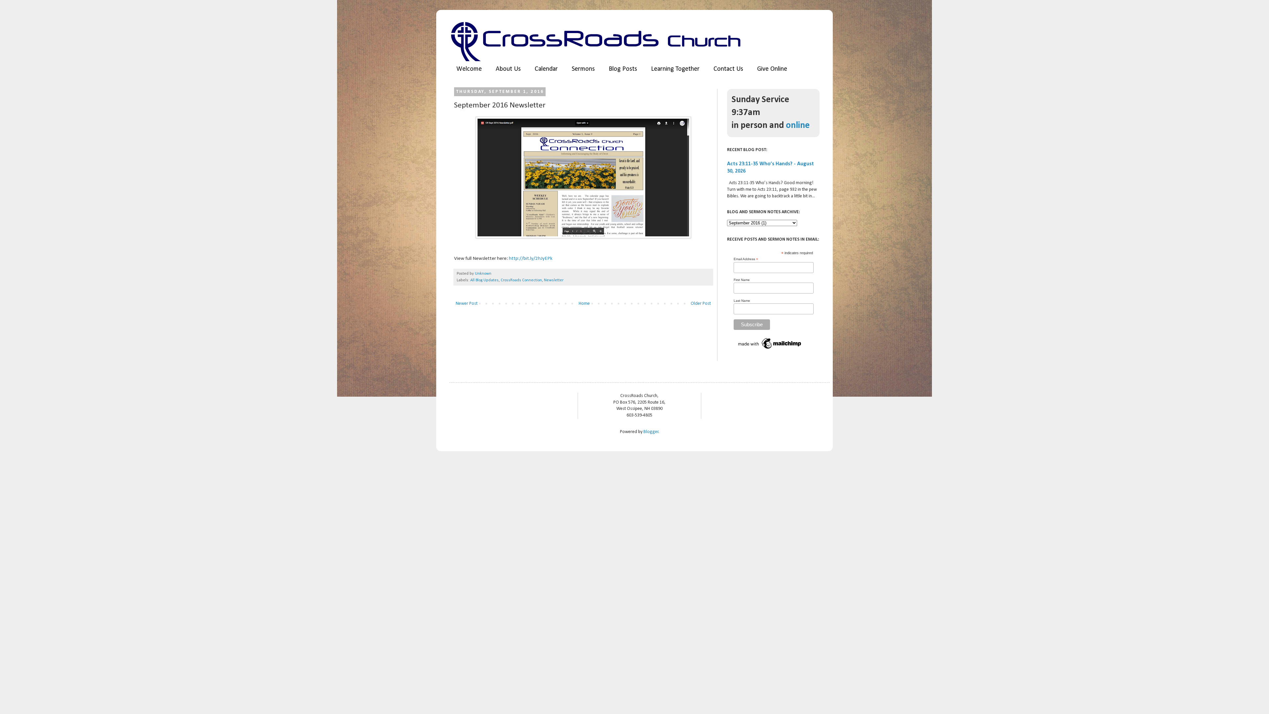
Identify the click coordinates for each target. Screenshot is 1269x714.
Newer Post (467, 303)
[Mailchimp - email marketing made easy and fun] (770, 349)
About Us (508, 69)
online (798, 125)
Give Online (772, 69)
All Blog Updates (484, 280)
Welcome (469, 69)
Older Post (701, 303)
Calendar (546, 69)
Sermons (583, 69)
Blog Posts (623, 69)
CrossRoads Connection (521, 280)
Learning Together (675, 69)
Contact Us (728, 69)
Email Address (746, 259)
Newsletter (553, 280)
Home (584, 303)
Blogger (651, 431)
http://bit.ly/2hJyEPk (531, 258)
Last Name (742, 300)
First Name (742, 280)
